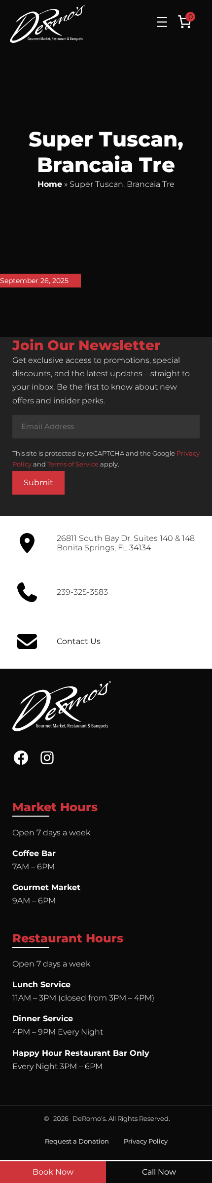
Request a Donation (77, 1141)
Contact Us (79, 641)
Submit (38, 482)
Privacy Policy (146, 1141)
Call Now (159, 1172)
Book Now (53, 1172)
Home (49, 184)
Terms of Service (73, 464)
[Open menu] (162, 22)
